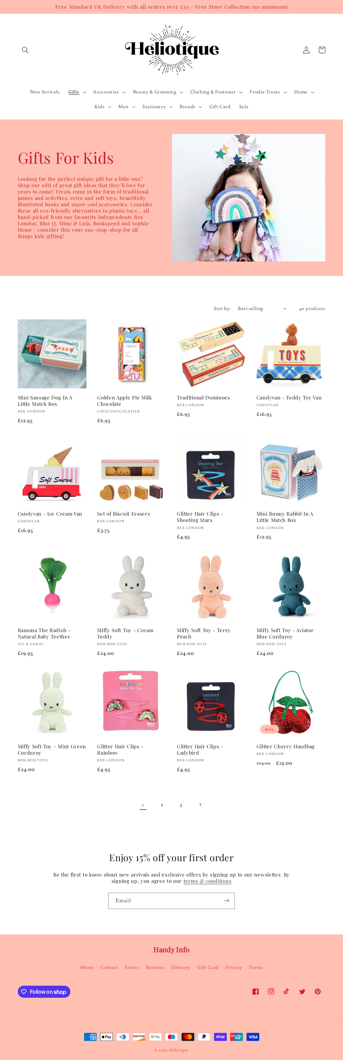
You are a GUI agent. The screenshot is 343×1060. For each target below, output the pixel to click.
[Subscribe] (226, 901)
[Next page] (200, 804)
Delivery (181, 967)
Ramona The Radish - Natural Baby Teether (44, 633)
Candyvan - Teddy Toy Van (289, 397)
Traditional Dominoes (203, 397)
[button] (25, 50)
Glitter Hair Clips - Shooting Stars (200, 517)
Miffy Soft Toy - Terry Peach (204, 633)
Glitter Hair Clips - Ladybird (200, 749)
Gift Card (208, 967)
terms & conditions (207, 881)
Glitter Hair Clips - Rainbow (120, 749)
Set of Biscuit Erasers (123, 514)
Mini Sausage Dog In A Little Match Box (45, 400)
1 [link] (143, 804)
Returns (155, 967)
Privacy (233, 967)
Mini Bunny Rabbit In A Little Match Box (285, 517)
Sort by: (222, 308)
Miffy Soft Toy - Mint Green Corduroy (52, 749)
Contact (109, 967)
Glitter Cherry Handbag (286, 746)
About (87, 967)
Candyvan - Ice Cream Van (50, 514)
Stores (132, 967)
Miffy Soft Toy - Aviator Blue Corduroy (285, 633)
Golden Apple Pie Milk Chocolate (124, 400)
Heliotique (178, 1049)
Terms (256, 967)
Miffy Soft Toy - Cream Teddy (125, 633)
